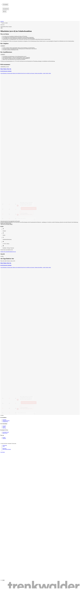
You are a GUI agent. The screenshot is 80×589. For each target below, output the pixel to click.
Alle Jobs (2, 21)
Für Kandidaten (5, 13)
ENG (3, 580)
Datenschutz (5, 445)
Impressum (4, 448)
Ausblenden (3, 45)
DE (1, 580)
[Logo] (4, 1)
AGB (4, 446)
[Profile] (1, 19)
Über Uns (4, 15)
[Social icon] (1, 441)
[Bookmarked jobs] (1, 18)
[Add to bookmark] (1, 28)
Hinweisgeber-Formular (7, 449)
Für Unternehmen (5, 14)
